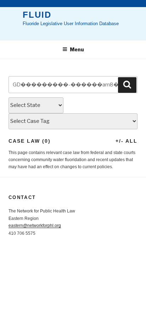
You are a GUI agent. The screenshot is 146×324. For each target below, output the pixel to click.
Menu (77, 49)
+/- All (126, 141)
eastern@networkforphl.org (35, 225)
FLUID (37, 14)
